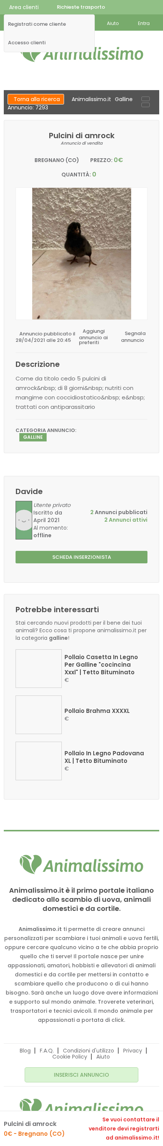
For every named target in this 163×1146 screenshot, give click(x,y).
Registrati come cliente (37, 24)
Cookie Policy (69, 1056)
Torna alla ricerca (37, 99)
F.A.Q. (47, 1050)
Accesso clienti (26, 42)
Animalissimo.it (91, 99)
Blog (25, 1050)
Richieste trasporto (81, 7)
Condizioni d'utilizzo (88, 1050)
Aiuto (103, 1056)
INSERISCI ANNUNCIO (81, 1075)
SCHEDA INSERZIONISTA (81, 557)
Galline (124, 99)
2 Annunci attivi (125, 520)
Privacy (132, 1050)
